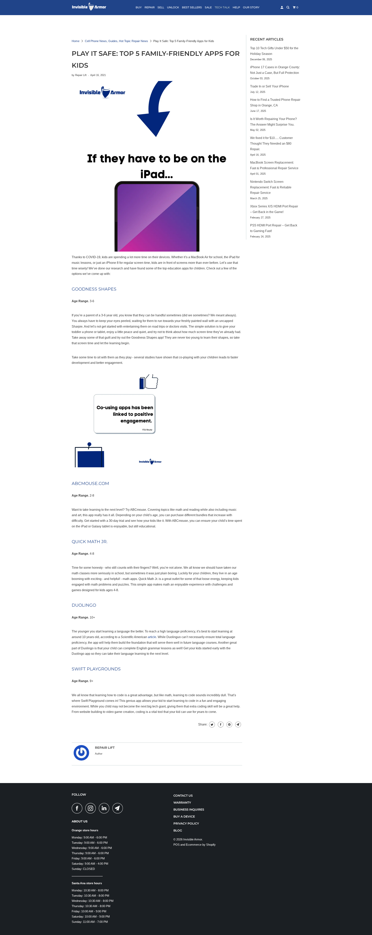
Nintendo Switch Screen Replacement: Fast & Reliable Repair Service (270, 187)
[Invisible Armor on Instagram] (91, 808)
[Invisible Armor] (91, 7)
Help (236, 7)
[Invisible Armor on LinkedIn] (105, 808)
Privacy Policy (186, 823)
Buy (139, 7)
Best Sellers (192, 7)
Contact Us (183, 795)
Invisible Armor (192, 839)
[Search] (288, 7)
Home (75, 41)
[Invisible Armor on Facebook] (78, 808)
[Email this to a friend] (237, 724)
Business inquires (188, 809)
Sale (208, 7)
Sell (161, 7)
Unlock (173, 7)
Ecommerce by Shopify (201, 844)
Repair (150, 7)
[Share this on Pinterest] (229, 724)
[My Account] (282, 7)
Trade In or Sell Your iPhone (269, 86)
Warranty (182, 802)
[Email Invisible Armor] (118, 808)
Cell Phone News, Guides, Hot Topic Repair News (116, 41)
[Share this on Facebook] (220, 724)
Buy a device (184, 816)
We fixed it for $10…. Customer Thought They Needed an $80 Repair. (271, 143)
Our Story (251, 7)
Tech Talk (222, 7)
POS (176, 844)
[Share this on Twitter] (211, 724)
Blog (177, 830)
